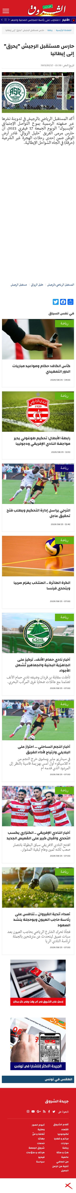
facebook (49, 1111)
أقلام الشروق (61, 1124)
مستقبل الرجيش (19, 284)
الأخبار (66, 20)
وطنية (41, 1129)
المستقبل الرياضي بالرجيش (60, 284)
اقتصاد (65, 1129)
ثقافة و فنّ (38, 1134)
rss (44, 1111)
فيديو (41, 1157)
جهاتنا (41, 1139)
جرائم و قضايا (61, 1139)
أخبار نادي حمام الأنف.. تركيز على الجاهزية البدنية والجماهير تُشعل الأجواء (42, 665)
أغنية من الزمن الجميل (60, 1168)
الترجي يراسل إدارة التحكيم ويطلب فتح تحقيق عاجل (38, 513)
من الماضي (62, 1162)
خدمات (41, 1143)
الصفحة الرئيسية (63, 30)
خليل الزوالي (37, 284)
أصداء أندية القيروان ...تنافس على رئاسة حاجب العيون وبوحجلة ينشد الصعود (41, 920)
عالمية (65, 1157)
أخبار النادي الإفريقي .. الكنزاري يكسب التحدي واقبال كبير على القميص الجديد (38, 835)
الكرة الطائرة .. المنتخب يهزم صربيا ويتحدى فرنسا (41, 585)
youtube (33, 1111)
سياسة (40, 1162)
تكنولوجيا (63, 1134)
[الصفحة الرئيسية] (46, 8)
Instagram (28, 1111)
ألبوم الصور (38, 1125)
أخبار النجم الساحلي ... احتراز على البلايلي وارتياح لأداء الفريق (44, 749)
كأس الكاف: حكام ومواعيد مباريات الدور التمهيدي (41, 368)
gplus (38, 1111)
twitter (54, 1111)
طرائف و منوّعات (35, 1152)
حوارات (65, 1143)
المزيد (6, 11)
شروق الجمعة (37, 1148)
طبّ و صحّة (62, 1152)
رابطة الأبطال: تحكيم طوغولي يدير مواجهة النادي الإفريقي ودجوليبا (42, 441)
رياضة (50, 30)
